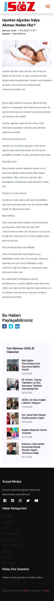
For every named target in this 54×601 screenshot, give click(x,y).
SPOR (5, 528)
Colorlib (25, 591)
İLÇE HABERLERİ (10, 533)
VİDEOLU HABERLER (13, 545)
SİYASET (6, 557)
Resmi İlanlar (9, 563)
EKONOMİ (7, 516)
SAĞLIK (6, 551)
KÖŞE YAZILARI (10, 539)
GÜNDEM (7, 522)
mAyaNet (45, 591)
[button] (48, 6)
